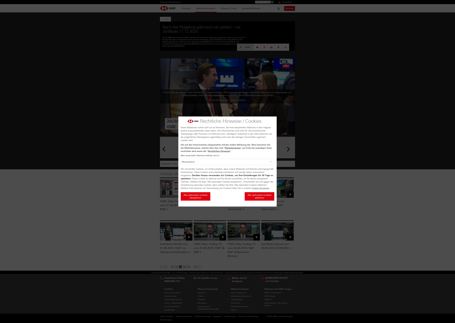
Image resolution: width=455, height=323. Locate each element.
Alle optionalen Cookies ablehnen (259, 196)
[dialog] (227, 161)
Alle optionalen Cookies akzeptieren (195, 196)
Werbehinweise (233, 148)
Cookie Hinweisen (260, 188)
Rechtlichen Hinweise (219, 151)
